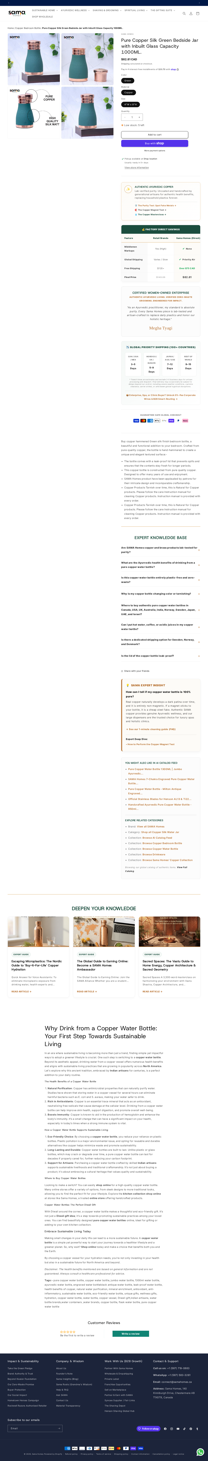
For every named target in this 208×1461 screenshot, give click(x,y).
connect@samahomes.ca (177, 1381)
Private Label (112, 1379)
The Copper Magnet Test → (150, 210)
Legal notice (178, 1454)
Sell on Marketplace (115, 1389)
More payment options (154, 150)
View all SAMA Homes (151, 826)
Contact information (140, 1454)
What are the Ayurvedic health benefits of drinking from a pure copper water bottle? (160, 565)
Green (127, 80)
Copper (128, 92)
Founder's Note (64, 1373)
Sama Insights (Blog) (67, 1379)
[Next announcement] (199, 3)
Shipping (125, 64)
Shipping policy (121, 1454)
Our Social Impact (17, 1395)
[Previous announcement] (8, 3)
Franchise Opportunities (117, 1384)
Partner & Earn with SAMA (119, 1395)
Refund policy (71, 1454)
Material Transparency (68, 1405)
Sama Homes (38, 1454)
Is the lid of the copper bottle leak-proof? (160, 656)
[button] (44, 10)
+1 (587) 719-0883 (178, 1368)
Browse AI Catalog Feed (157, 837)
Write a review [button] (131, 1333)
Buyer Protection (17, 1389)
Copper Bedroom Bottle (28, 28)
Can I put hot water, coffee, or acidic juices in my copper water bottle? (160, 627)
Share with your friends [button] (136, 671)
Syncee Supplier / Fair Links (120, 1400)
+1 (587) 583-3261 (179, 1375)
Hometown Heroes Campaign (23, 1400)
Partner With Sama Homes (119, 1368)
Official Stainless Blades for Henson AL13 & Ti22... (160, 799)
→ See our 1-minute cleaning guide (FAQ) (151, 729)
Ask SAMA (62, 1395)
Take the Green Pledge (20, 1368)
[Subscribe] (59, 1428)
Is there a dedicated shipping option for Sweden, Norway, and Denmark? (160, 642)
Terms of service (103, 1454)
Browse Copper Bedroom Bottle (162, 843)
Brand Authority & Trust (20, 1373)
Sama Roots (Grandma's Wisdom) (74, 1384)
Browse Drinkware (154, 854)
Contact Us (62, 1400)
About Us (61, 1368)
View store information (137, 167)
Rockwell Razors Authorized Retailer (27, 1405)
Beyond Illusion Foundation (22, 1379)
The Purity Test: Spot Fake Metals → (155, 205)
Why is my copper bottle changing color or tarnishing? (160, 594)
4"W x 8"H (130, 104)
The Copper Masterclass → (150, 214)
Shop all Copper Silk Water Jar (160, 832)
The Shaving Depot (115, 1405)
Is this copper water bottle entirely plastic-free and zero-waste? (160, 579)
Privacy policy (87, 1454)
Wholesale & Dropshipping (119, 1373)
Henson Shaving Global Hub (120, 1411)
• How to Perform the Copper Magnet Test (150, 744)
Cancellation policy (161, 1454)
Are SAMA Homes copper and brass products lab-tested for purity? (160, 550)
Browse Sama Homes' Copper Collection (168, 860)
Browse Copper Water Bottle (160, 848)
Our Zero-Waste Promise (21, 1384)
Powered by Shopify (53, 1454)
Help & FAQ (62, 1389)
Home (11, 28)
